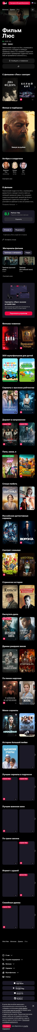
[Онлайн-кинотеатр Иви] (5, 3)
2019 (6, 41)
